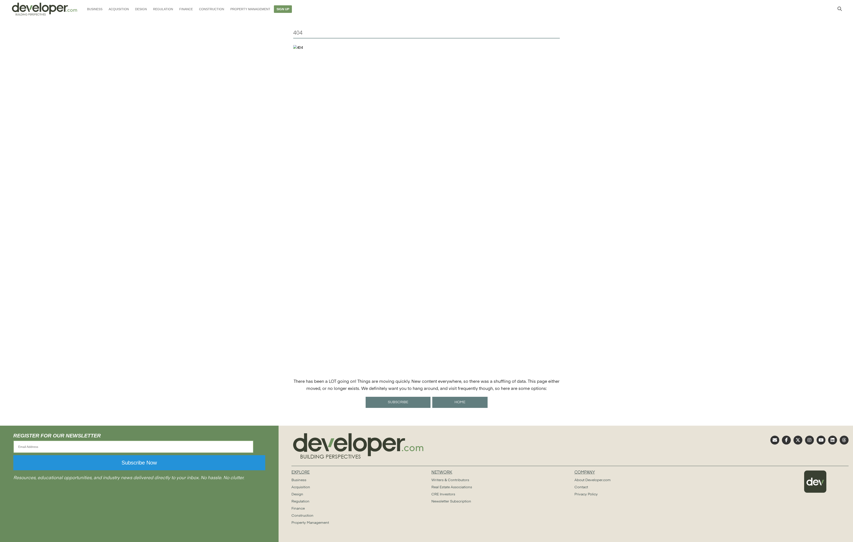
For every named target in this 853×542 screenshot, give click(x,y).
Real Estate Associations (451, 487)
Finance (186, 9)
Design (141, 9)
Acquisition (119, 9)
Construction (211, 9)
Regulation (163, 9)
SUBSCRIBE (398, 402)
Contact (581, 487)
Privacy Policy (586, 494)
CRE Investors (443, 494)
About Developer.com (592, 480)
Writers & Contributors (450, 480)
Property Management (250, 9)
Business (94, 9)
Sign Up (283, 9)
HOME (459, 402)
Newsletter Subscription (451, 501)
